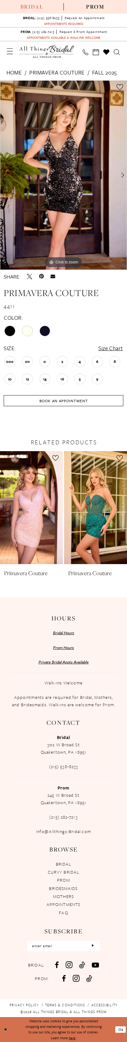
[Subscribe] (93, 945)
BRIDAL (64, 864)
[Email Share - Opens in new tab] (53, 276)
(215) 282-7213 (63, 817)
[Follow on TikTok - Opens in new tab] (89, 978)
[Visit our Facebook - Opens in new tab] (57, 964)
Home (14, 72)
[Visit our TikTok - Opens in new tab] (82, 964)
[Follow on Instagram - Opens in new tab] (76, 978)
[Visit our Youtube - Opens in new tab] (95, 964)
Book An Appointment (63, 400)
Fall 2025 (104, 72)
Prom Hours (63, 647)
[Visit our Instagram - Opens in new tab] (69, 965)
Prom (95, 6)
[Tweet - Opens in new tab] (29, 276)
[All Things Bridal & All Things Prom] (46, 52)
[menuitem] (31, 7)
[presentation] (31, 507)
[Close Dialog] (5, 1029)
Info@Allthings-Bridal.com (63, 831)
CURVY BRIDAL (63, 872)
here (72, 1037)
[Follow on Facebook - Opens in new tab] (64, 978)
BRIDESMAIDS (63, 888)
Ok (120, 1029)
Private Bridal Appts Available (64, 662)
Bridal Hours (63, 633)
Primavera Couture (56, 72)
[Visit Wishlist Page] (106, 52)
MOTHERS (63, 896)
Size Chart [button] (110, 348)
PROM (63, 880)
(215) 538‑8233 (63, 766)
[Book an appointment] (96, 52)
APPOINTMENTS (63, 904)
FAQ (63, 912)
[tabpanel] (63, 175)
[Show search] (117, 52)
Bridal (31, 6)
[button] (10, 51)
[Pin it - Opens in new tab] (41, 276)
